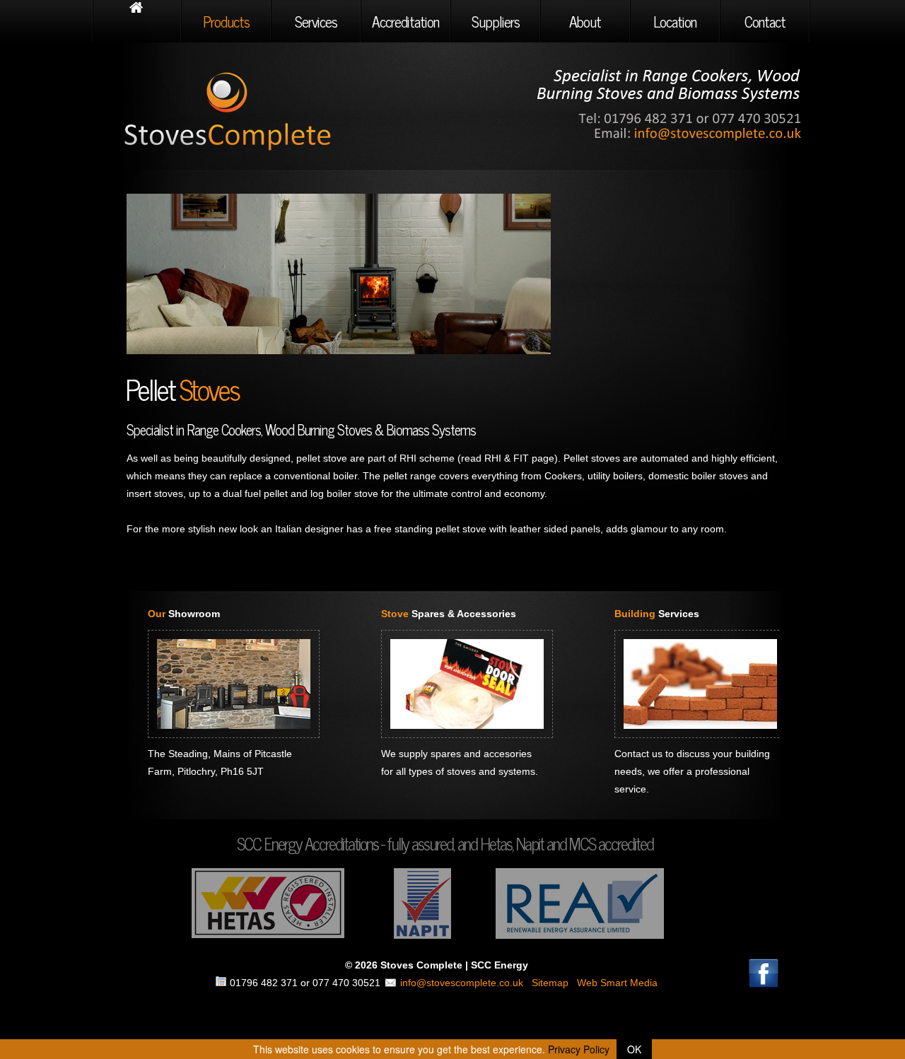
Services (316, 21)
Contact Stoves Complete (671, 104)
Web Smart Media (617, 982)
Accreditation (405, 21)
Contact (765, 21)
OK (634, 1049)
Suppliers (496, 21)
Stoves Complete (256, 109)
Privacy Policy (578, 1049)
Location (674, 21)
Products (226, 21)
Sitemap (550, 982)
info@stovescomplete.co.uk (461, 982)
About (585, 21)
